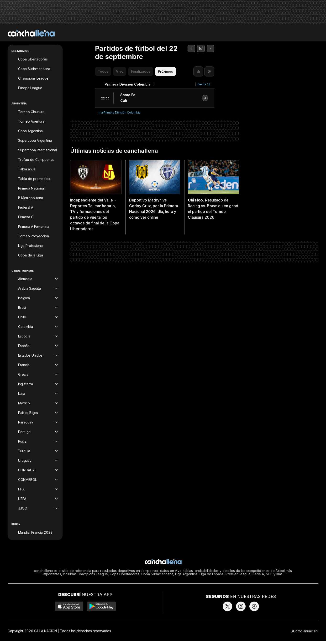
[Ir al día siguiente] (210, 48)
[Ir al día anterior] (191, 48)
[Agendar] (205, 98)
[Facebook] (254, 606)
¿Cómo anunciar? (304, 631)
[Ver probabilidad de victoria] (198, 71)
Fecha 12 (204, 84)
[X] (227, 606)
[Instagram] (241, 606)
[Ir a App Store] (69, 606)
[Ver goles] (209, 71)
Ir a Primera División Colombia (120, 112)
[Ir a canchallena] (31, 33)
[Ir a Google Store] (101, 606)
